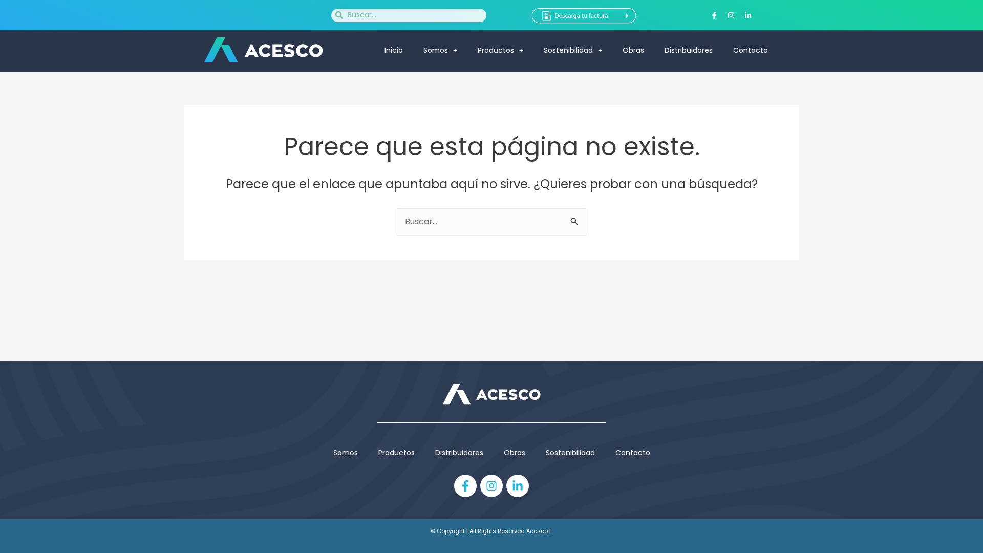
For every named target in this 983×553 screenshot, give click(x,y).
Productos (396, 453)
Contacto (750, 50)
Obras (633, 50)
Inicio (393, 50)
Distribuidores (689, 50)
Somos (435, 50)
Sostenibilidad (568, 50)
